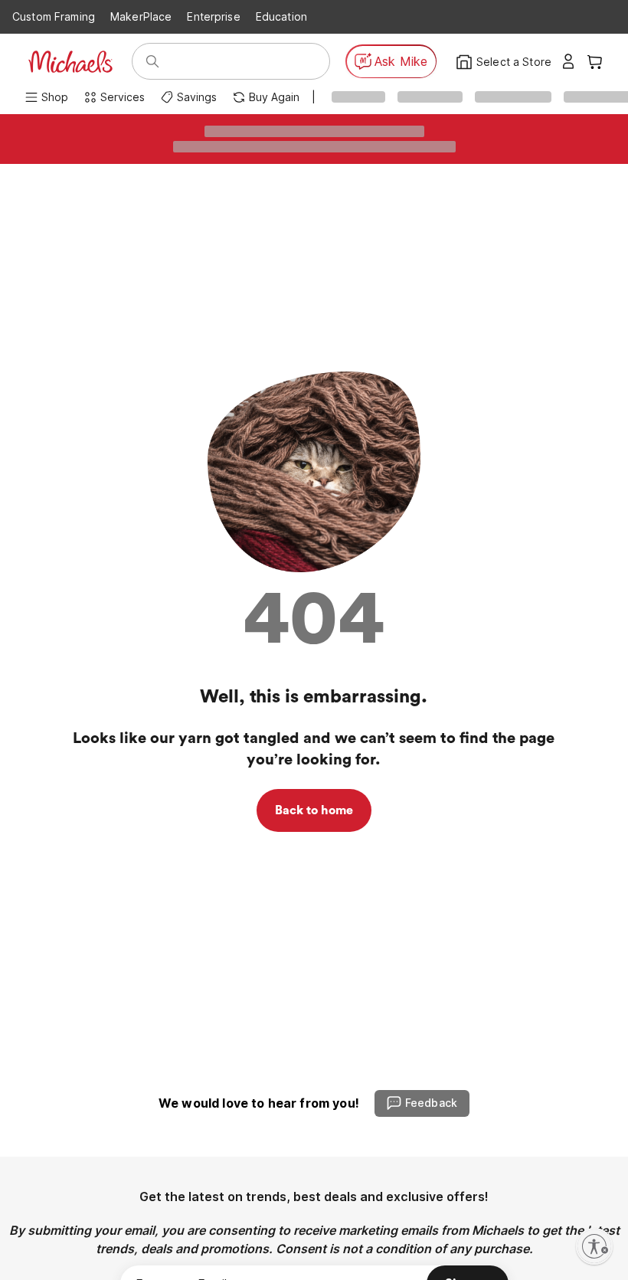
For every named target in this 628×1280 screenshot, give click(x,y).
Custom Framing (53, 16)
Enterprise (213, 16)
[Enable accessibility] (594, 1246)
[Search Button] (152, 61)
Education (281, 16)
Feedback (431, 1102)
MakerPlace (141, 16)
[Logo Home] (70, 61)
